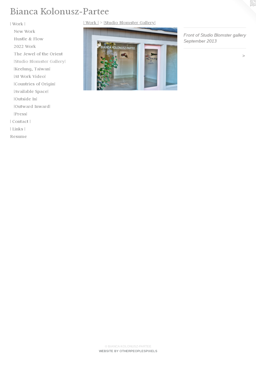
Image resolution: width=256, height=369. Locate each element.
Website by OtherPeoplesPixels (128, 351)
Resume (18, 136)
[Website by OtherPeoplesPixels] (243, 12)
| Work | (17, 24)
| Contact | (20, 121)
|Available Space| (31, 91)
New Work (24, 31)
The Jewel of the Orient (38, 54)
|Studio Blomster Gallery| (40, 61)
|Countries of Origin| (34, 84)
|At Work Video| (30, 76)
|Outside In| (25, 99)
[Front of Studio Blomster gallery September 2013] (130, 59)
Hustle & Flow (28, 39)
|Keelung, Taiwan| (32, 69)
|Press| (20, 114)
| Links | (17, 129)
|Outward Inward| (32, 106)
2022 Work (25, 46)
